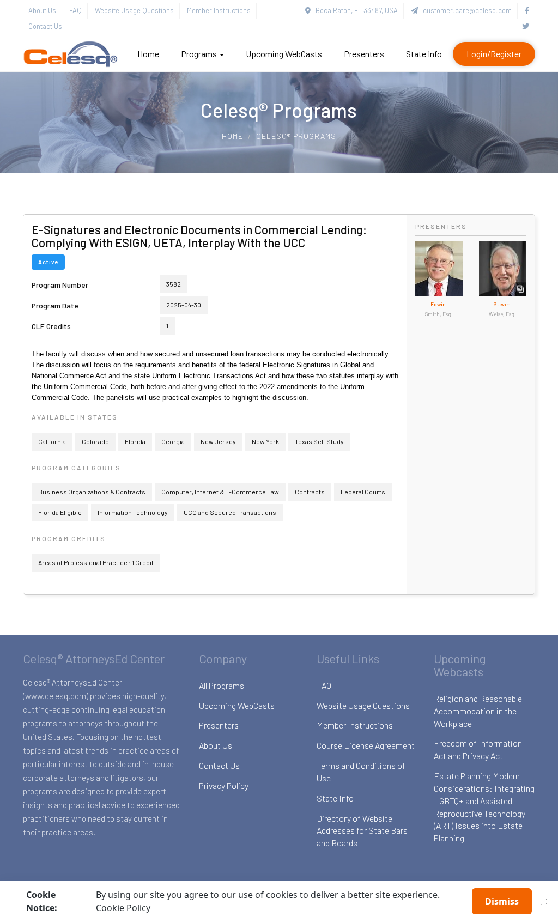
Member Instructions (219, 10)
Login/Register (493, 53)
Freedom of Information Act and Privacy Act (478, 749)
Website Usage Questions (134, 10)
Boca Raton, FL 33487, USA (354, 10)
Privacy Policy (223, 785)
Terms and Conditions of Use (361, 771)
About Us (42, 10)
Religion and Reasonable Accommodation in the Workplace (478, 711)
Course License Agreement (366, 745)
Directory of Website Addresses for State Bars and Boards (362, 830)
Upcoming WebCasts (284, 53)
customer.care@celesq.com (465, 10)
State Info (424, 53)
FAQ (75, 10)
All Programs (221, 685)
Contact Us (45, 26)
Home (148, 53)
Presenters (364, 53)
